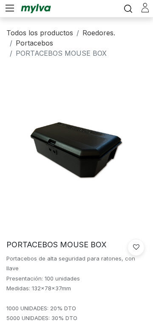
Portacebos (34, 43)
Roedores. (98, 33)
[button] (136, 247)
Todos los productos (39, 33)
